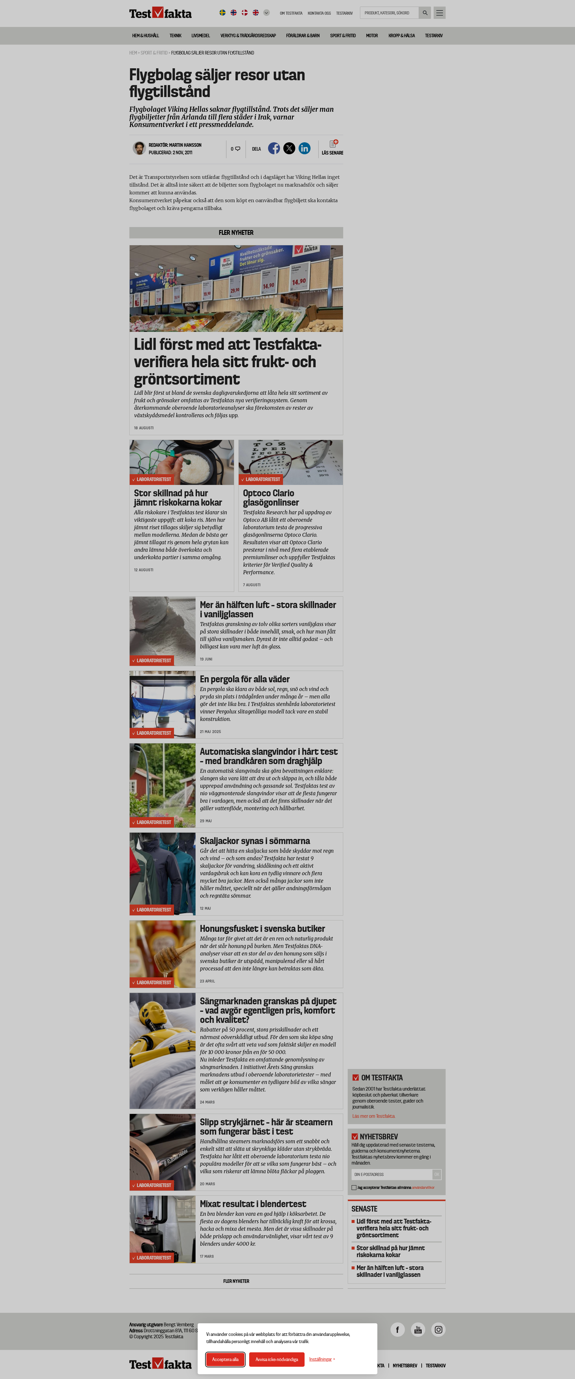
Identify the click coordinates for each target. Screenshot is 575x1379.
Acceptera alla (225, 1359)
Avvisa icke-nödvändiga (277, 1359)
